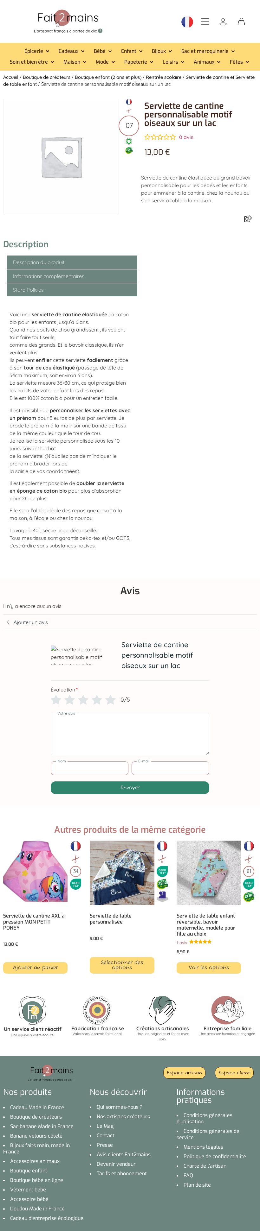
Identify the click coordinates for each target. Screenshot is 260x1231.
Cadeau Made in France (37, 1107)
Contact (105, 1135)
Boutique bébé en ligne (36, 1180)
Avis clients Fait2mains (124, 1154)
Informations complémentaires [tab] (48, 276)
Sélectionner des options (122, 965)
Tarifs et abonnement (122, 1173)
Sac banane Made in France (42, 1126)
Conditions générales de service (208, 1134)
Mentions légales (203, 1147)
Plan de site (197, 1185)
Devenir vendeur (116, 1164)
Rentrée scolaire (163, 77)
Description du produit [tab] (38, 262)
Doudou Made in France (37, 1208)
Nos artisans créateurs (123, 1116)
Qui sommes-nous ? (120, 1107)
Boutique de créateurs (46, 77)
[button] (37, 51)
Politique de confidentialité (215, 1156)
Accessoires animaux (35, 1161)
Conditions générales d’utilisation (204, 1118)
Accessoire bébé (29, 1199)
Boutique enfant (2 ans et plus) (108, 77)
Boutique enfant (28, 1170)
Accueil (10, 77)
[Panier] (241, 21)
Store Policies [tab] (28, 290)
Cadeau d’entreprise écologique (46, 1218)
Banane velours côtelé (36, 1136)
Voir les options (209, 968)
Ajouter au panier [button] (35, 968)
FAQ (188, 1175)
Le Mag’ (105, 1126)
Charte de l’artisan (205, 1166)
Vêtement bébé (28, 1189)
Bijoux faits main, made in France (36, 1148)
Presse (105, 1145)
